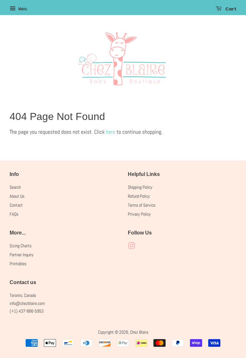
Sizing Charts (20, 246)
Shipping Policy (140, 187)
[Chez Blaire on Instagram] (131, 247)
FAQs (14, 214)
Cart (230, 9)
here (110, 131)
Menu (22, 9)
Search (15, 187)
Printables (18, 264)
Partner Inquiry (22, 255)
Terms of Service (141, 205)
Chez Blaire (139, 332)
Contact (16, 205)
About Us (17, 196)
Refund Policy (139, 196)
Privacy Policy (139, 214)
